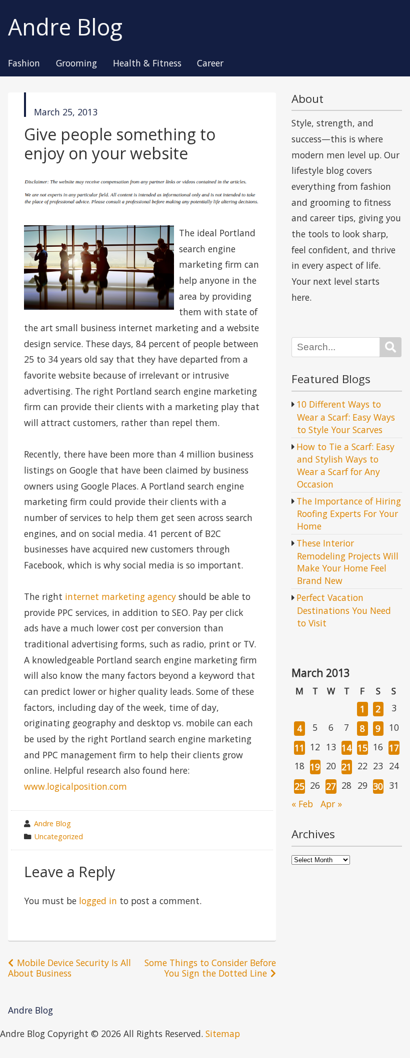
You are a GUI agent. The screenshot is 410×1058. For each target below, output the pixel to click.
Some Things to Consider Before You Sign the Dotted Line (210, 968)
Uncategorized (58, 836)
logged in (98, 901)
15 (363, 748)
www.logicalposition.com (75, 786)
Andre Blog (65, 27)
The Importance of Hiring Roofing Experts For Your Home (348, 513)
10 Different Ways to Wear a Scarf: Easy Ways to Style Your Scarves (345, 416)
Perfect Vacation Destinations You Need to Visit (343, 609)
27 (331, 786)
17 (394, 748)
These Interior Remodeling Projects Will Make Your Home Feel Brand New (347, 561)
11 (299, 748)
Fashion (24, 63)
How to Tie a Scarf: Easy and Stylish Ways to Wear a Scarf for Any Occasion (345, 465)
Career (210, 63)
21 (347, 767)
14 (347, 748)
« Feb (302, 804)
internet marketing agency (120, 596)
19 (315, 767)
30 (378, 786)
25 (299, 786)
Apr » (331, 804)
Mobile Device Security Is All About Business (69, 968)
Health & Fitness (147, 63)
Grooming (76, 63)
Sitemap (223, 1034)
